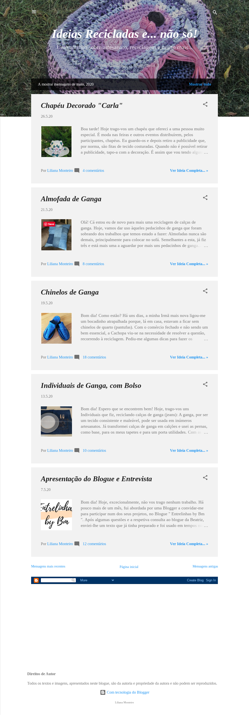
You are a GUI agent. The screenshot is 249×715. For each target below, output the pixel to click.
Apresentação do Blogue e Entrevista (96, 479)
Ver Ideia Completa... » (189, 170)
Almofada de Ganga (71, 199)
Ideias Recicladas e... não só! (124, 34)
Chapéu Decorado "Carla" (82, 105)
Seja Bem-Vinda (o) (110, 65)
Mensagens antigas (205, 566)
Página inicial (144, 65)
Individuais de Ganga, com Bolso (91, 385)
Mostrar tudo (200, 84)
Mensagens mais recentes (48, 566)
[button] (205, 105)
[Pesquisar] (215, 13)
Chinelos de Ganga (70, 292)
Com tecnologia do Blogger (127, 692)
